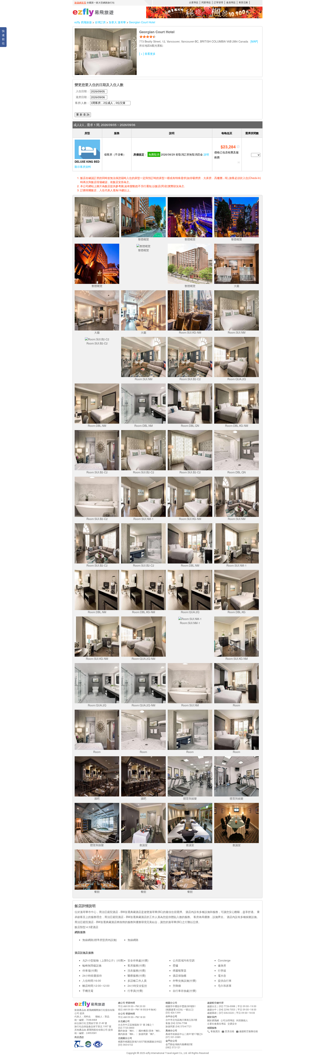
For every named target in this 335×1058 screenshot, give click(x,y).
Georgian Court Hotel (142, 22)
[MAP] (254, 41)
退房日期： (82, 97)
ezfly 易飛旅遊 (83, 22)
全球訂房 (100, 22)
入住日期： (82, 91)
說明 (206, 154)
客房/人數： (82, 103)
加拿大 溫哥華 (118, 22)
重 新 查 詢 (82, 114)
